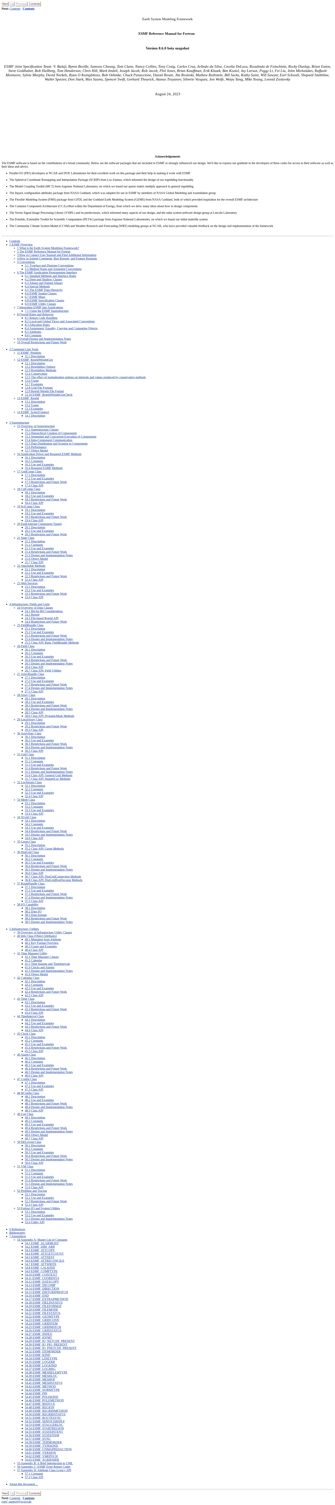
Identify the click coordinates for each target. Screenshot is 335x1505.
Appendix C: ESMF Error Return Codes (43, 1466)
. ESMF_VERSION (40, 1452)
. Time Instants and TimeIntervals (47, 964)
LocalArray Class (29, 719)
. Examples (34, 384)
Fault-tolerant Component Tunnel (39, 524)
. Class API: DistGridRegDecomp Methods (53, 880)
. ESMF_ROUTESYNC (43, 1417)
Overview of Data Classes (35, 607)
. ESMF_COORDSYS (42, 1278)
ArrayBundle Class (30, 674)
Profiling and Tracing (32, 1190)
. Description (35, 356)
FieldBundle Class (30, 625)
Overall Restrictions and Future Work (42, 342)
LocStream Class (29, 782)
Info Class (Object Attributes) (37, 936)
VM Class (25, 1166)
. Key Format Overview (42, 943)
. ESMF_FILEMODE (41, 1309)
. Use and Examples (39, 464)
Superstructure (19, 422)
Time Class (26, 998)
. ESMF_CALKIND (40, 1267)
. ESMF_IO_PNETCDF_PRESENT (51, 1348)
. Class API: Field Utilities (43, 670)
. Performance (36, 447)
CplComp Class (28, 489)
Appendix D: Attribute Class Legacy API (44, 1470)
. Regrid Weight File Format (44, 391)
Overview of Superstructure (36, 426)
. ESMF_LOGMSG (40, 1369)
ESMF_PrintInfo (29, 352)
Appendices (17, 1236)
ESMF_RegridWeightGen (35, 359)
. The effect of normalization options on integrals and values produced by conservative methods (85, 377)
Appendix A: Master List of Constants (42, 1239)
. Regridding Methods (40, 370)
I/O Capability (27, 904)
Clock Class (26, 1033)
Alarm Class (26, 1054)
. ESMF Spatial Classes (41, 293)
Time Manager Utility (32, 953)
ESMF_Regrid (28, 398)
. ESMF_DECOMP (40, 1285)
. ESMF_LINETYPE (41, 1358)
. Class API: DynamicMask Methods (49, 716)
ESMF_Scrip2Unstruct (33, 412)
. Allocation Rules (37, 324)
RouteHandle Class (31, 883)
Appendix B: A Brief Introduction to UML (45, 1463)
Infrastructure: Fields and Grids (29, 604)
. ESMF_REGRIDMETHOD (46, 1410)
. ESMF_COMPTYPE (41, 1271)
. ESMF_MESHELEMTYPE (46, 1372)
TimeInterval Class (30, 1016)
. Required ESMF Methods (44, 468)
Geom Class (26, 841)
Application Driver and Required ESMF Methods (49, 454)
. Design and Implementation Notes (49, 555)
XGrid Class (26, 817)
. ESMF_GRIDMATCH (43, 1327)
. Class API (34, 485)
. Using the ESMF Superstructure (47, 311)
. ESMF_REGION (39, 1407)
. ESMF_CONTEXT (41, 1274)
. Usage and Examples (41, 946)
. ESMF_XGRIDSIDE (42, 1459)
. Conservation (36, 373)
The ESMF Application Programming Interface (47, 272)
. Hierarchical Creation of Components (51, 433)
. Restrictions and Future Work (46, 482)
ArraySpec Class (29, 733)
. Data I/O (33, 911)
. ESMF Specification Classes (44, 300)
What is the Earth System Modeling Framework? (48, 248)
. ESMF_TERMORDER (43, 1442)
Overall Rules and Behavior (35, 314)
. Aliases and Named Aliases (44, 283)
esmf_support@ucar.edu (16, 1501)
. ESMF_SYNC (38, 1438)
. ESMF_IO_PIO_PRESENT (46, 1344)
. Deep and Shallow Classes (43, 279)
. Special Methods (37, 286)
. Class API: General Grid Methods (48, 775)
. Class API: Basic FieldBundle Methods (52, 642)
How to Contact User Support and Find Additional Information (56, 255)
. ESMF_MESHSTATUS (43, 1383)
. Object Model (36, 450)
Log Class (25, 1114)
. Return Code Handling (41, 318)
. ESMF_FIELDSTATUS (44, 1302)
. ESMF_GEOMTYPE (42, 1316)
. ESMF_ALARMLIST (42, 1243)
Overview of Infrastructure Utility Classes (44, 932)
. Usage (32, 380)
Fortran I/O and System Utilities (38, 1208)
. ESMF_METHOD (40, 1386)
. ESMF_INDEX (38, 1334)
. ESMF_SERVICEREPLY (45, 1421)
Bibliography (17, 1232)
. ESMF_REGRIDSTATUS (45, 1414)
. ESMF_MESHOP (40, 1379)
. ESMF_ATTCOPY (40, 1250)
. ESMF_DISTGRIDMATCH (46, 1292)
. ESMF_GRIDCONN (42, 1320)
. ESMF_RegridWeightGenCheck (49, 394)
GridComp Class (29, 471)
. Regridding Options (40, 366)
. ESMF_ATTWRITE (40, 1264)
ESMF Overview (21, 244)
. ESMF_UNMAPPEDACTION (48, 1449)
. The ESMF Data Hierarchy (44, 290)
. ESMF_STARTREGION (44, 1428)
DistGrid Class (28, 852)
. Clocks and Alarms (39, 967)
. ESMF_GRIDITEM (41, 1323)
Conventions (26, 262)
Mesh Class (26, 799)
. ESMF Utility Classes (40, 304)
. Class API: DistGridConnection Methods (53, 876)
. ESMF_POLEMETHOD (44, 1400)
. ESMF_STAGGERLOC (44, 1424)
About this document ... (23, 1484)
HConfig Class (28, 1093)
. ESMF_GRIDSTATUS (43, 1330)
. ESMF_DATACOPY (42, 1281)
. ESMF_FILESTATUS (42, 1313)
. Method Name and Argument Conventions (53, 269)
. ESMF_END (37, 1295)
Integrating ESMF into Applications (40, 307)
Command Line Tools (23, 349)
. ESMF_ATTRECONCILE (44, 1260)
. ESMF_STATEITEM (42, 1435)
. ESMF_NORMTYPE (42, 1390)
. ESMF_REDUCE (40, 1403)
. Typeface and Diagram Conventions (49, 265)
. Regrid (32, 614)
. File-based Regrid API (41, 618)
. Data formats (36, 915)
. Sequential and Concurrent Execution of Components (60, 436)
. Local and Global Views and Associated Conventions (60, 321)
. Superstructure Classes (42, 429)
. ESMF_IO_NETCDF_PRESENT (50, 1341)
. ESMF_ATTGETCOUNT (44, 1253)
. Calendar (33, 960)
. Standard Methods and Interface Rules (50, 276)
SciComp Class (28, 506)
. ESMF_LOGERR (40, 1362)
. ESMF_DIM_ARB (40, 1246)
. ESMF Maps (35, 297)
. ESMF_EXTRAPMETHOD (46, 1299)
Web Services (27, 583)
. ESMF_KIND (37, 1355)
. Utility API (34, 1222)
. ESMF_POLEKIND (41, 1396)
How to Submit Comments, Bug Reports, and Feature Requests (57, 258)
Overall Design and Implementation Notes (44, 338)
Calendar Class (28, 977)
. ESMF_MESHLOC (41, 1376)
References (17, 1229)
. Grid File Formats (39, 387)
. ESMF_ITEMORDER (43, 1351)
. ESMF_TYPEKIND (41, 1445)
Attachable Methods (31, 565)
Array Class (26, 695)
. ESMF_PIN (36, 1393)
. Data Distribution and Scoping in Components (56, 443)
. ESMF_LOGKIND (41, 1365)
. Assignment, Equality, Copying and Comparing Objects (61, 328)
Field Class (26, 646)
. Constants (33, 335)
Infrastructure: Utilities (24, 929)
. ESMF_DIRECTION (42, 1288)
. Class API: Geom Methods (44, 848)
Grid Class (25, 754)
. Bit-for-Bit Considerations (44, 611)
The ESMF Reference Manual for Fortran (43, 251)
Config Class (27, 1079)
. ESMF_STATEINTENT (44, 1431)
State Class (25, 537)
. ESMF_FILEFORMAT (43, 1306)
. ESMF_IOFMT (38, 1337)
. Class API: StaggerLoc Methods (47, 778)
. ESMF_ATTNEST (39, 1257)
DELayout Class (29, 1142)
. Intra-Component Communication (48, 440)
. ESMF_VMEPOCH (41, 1456)
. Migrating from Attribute (43, 939)
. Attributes (33, 331)
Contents (14, 8)
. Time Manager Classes (42, 957)
